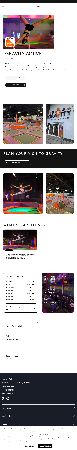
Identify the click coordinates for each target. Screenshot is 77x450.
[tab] (7, 309)
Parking (9, 336)
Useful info (6, 416)
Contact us (8, 394)
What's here (7, 408)
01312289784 (9, 390)
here (32, 431)
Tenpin (46, 299)
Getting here (10, 339)
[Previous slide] (29, 308)
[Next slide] (34, 308)
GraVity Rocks (49, 296)
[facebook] (3, 398)
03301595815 (12, 58)
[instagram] (7, 398)
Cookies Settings (30, 446)
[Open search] (74, 6)
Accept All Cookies (45, 446)
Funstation (48, 289)
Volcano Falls (49, 302)
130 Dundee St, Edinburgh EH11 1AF (17, 383)
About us (5, 424)
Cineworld (48, 293)
